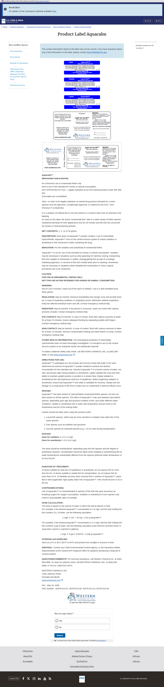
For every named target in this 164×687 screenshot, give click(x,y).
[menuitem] (146, 47)
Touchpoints (101, 640)
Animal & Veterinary (17, 27)
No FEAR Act (82, 661)
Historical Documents (17, 85)
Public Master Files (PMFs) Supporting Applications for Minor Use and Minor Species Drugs (18, 74)
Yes (60, 620)
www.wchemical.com (63, 355)
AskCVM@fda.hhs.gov (97, 52)
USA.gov (136, 661)
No (60, 627)
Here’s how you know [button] (42, 1)
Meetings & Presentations (19, 63)
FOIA (136, 651)
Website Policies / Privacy (82, 656)
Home (5, 27)
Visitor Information (82, 651)
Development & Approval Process (38, 27)
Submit (60, 635)
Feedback (162, 340)
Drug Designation (16, 51)
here (54, 11)
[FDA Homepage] (12, 21)
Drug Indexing (15, 57)
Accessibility (28, 661)
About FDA (27, 656)
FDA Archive (28, 651)
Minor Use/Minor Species (62, 27)
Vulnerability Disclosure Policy (82, 666)
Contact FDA (14, 678)
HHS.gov (136, 656)
